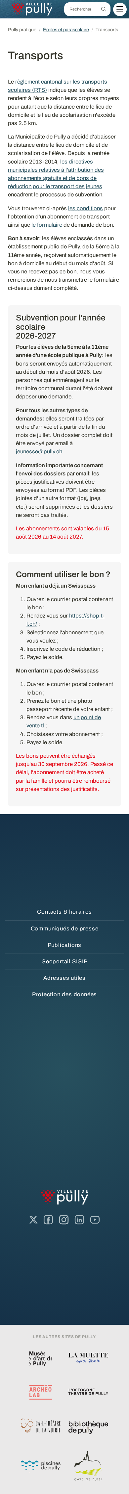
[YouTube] (95, 1220)
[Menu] (119, 9)
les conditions (85, 208)
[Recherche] (103, 9)
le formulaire (46, 225)
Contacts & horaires (64, 912)
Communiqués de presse (65, 928)
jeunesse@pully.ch (39, 451)
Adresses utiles (64, 978)
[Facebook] (48, 1220)
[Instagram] (64, 1220)
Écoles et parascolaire (66, 29)
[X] (33, 1220)
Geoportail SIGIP (64, 961)
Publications (65, 945)
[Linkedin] (79, 1220)
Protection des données (64, 994)
